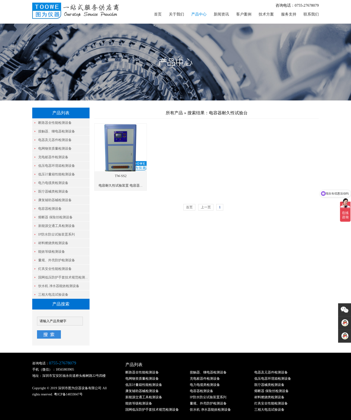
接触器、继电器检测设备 (56, 131)
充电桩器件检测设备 (53, 157)
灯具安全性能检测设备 (55, 269)
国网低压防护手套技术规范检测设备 (152, 409)
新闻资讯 (221, 14)
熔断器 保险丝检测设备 (55, 217)
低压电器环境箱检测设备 (56, 166)
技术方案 (266, 14)
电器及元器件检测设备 (55, 140)
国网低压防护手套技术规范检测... (63, 277)
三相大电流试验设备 (53, 294)
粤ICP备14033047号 (68, 394)
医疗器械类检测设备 (53, 191)
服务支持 (288, 14)
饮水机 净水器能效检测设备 (58, 286)
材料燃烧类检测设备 (53, 243)
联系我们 (311, 14)
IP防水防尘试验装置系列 (56, 234)
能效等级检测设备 (51, 251)
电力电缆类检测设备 (53, 183)
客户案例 (243, 14)
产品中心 (199, 14)
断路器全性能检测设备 (55, 123)
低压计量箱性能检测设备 (56, 174)
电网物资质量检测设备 (55, 148)
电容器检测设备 (50, 208)
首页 (158, 14)
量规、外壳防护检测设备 (56, 260)
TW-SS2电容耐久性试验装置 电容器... (121, 180)
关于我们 (176, 14)
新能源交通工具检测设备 (56, 226)
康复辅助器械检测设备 (55, 200)
